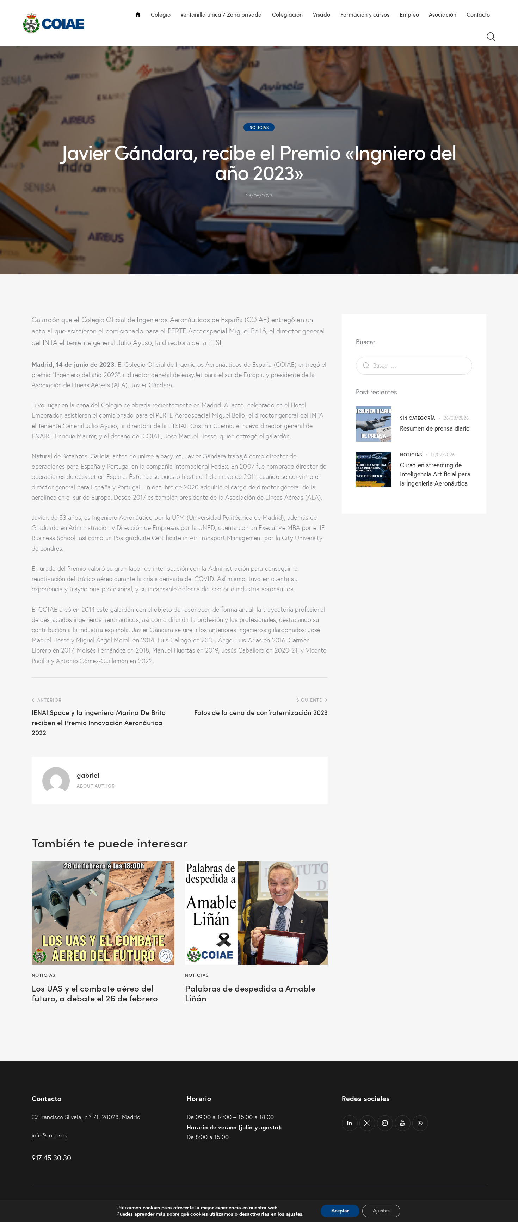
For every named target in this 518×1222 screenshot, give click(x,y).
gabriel (88, 774)
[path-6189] (367, 1123)
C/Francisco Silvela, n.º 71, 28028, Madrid (86, 1117)
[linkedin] (350, 1123)
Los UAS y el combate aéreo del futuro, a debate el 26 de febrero (95, 993)
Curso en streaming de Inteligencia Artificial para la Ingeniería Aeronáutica (435, 474)
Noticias (259, 127)
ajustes (294, 1214)
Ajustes (381, 1211)
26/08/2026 (456, 418)
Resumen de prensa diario (435, 428)
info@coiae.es (49, 1135)
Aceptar (340, 1211)
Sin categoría (417, 417)
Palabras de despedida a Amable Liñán (250, 993)
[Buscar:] (414, 365)
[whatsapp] (420, 1123)
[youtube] (403, 1123)
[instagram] (385, 1123)
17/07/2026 (443, 454)
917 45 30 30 (51, 1157)
